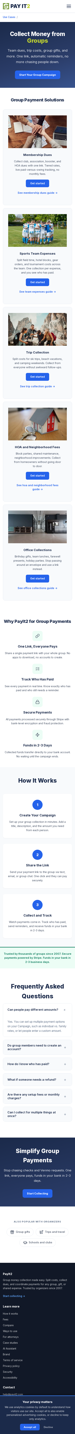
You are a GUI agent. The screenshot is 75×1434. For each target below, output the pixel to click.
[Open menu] (69, 6)
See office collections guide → (37, 588)
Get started (37, 183)
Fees (5, 1319)
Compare (8, 1325)
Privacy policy (11, 1366)
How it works (10, 1313)
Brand (6, 1354)
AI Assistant (9, 1348)
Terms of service (13, 1360)
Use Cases (9, 17)
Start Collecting (37, 1193)
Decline (48, 1427)
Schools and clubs (40, 1242)
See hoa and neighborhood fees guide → (37, 487)
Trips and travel (55, 1231)
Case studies (10, 1342)
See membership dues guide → (38, 192)
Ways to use (10, 1331)
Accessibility (10, 1377)
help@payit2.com (13, 1394)
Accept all (30, 1427)
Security (8, 1371)
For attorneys (11, 1336)
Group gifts (23, 1231)
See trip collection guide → (37, 386)
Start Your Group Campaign (37, 74)
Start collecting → (14, 1296)
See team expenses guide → (37, 291)
